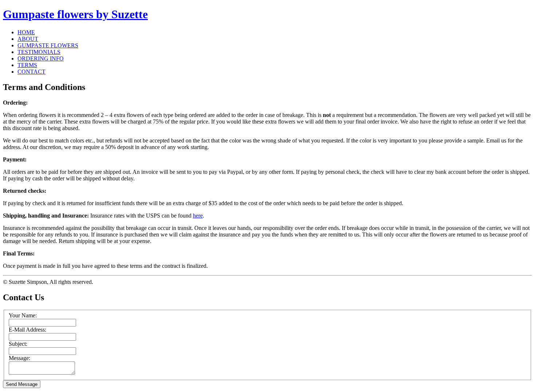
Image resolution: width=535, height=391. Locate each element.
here (198, 215)
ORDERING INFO (40, 58)
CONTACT (31, 72)
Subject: (18, 344)
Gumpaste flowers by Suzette (75, 14)
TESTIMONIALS (38, 52)
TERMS (27, 65)
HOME (26, 32)
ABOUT (27, 39)
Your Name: (23, 315)
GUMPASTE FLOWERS (47, 45)
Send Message (21, 384)
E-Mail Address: (27, 330)
